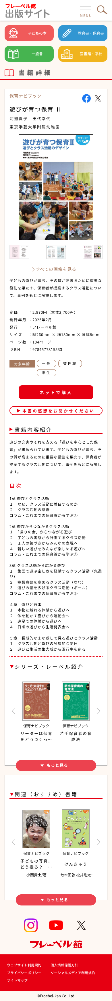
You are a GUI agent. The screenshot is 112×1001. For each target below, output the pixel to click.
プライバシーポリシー (24, 972)
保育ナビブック (25, 96)
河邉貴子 (18, 118)
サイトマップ (17, 980)
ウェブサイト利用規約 (24, 964)
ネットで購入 (56, 392)
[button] (13, 711)
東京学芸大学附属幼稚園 (34, 127)
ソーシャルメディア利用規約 (73, 972)
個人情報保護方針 (64, 964)
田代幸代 (41, 118)
